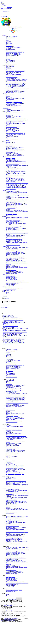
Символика (8, 41)
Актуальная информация (11, 36)
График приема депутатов (12, 100)
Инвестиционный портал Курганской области (16, 267)
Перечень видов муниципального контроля (16, 203)
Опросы (8, 62)
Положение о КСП (10, 142)
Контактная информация (11, 77)
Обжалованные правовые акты (13, 160)
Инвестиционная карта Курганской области (16, 253)
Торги (4, 216)
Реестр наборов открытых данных (14, 287)
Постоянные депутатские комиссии (14, 102)
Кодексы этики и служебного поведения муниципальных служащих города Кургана (16, 82)
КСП (4, 141)
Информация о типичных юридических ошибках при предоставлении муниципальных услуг (17, 211)
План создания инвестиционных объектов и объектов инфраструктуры (16, 259)
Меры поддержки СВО (11, 202)
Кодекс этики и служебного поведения (15, 155)
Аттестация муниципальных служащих (15, 75)
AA (1, 4)
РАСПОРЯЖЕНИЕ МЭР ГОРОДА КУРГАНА (16, 184)
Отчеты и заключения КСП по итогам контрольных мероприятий (14, 148)
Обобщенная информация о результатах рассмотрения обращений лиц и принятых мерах (17, 281)
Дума (4, 93)
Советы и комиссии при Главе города (14, 110)
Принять (26, 618)
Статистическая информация (12, 136)
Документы (6, 156)
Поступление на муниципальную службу (15, 71)
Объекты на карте (10, 117)
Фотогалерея (9, 56)
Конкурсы (8, 68)
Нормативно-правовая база (12, 283)
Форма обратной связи (11, 270)
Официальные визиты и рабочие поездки (15, 133)
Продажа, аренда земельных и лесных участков (17, 217)
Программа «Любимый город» (13, 53)
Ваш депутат (9, 97)
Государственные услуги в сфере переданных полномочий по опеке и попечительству (16, 200)
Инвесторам (6, 246)
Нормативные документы (12, 153)
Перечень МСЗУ (10, 215)
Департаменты (9, 115)
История (8, 38)
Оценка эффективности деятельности (14, 121)
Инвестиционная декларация (12, 254)
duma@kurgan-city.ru (8, 609)
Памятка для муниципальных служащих (15, 91)
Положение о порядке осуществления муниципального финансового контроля (15, 150)
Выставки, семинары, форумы (13, 266)
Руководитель (9, 143)
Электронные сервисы (11, 205)
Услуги (4, 190)
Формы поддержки (10, 265)
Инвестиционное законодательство (14, 260)
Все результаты (4, 16)
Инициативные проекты (11, 63)
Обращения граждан (8, 274)
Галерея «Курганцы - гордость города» (15, 52)
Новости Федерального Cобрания (14, 92)
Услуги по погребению (11, 214)
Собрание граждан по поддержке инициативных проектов (13, 106)
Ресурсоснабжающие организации (14, 271)
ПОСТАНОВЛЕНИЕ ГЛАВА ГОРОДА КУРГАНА (15, 332)
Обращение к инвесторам (12, 248)
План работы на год (10, 146)
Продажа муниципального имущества (15, 218)
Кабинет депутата (10, 99)
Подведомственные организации (13, 116)
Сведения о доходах (10, 152)
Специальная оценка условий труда (14, 154)
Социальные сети (10, 285)
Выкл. (10, 7)
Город (4, 35)
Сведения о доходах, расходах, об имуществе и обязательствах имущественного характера (17, 80)
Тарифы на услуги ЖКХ (11, 170)
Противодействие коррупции (12, 55)
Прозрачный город (10, 60)
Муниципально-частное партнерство (14, 272)
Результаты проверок (11, 129)
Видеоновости (9, 58)
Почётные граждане (10, 49)
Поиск (4, 291)
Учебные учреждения (11, 78)
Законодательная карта (11, 284)
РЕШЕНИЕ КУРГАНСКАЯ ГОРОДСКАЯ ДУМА (14, 330)
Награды (8, 59)
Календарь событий (10, 61)
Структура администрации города (14, 112)
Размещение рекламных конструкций (14, 226)
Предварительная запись (11, 206)
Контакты (8, 137)
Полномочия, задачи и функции (13, 125)
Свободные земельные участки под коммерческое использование (14, 241)
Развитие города (9, 46)
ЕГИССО (8, 140)
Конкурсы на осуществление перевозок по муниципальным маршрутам (16, 229)
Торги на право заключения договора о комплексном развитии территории (15, 238)
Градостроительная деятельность (13, 47)
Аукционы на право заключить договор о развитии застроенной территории (15, 236)
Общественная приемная (11, 139)
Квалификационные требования (13, 72)
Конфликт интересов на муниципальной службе (17, 88)
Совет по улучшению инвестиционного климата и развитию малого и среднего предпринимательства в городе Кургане (17, 251)
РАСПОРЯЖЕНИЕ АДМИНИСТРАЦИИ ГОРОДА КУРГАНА (15, 181)
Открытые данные (7, 286)
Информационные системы (12, 130)
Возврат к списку (5, 307)
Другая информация (10, 208)
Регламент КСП (9, 144)
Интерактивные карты (11, 289)
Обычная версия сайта (6, 8)
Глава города (6, 108)
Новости (8, 96)
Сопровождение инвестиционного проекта (16, 261)
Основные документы (11, 167)
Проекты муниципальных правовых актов (16, 118)
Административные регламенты (13, 168)
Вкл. (8, 7)
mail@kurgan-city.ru (8, 605)
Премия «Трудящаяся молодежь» (13, 54)
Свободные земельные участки (13, 245)
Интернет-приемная (10, 104)
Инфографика (9, 43)
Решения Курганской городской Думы (15, 103)
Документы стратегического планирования (16, 162)
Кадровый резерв (10, 66)
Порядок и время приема (11, 277)
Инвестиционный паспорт (12, 255)
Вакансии (8, 67)
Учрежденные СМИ (10, 131)
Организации (9, 44)
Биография (8, 109)
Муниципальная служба (8, 65)
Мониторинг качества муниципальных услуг (16, 204)
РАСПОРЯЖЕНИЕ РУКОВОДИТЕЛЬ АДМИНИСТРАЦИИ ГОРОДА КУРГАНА (16, 186)
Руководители (9, 114)
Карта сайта (8, 293)
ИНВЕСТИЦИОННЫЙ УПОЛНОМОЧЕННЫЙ (17, 247)
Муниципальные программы (12, 164)
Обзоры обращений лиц (11, 279)
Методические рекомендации (12, 90)
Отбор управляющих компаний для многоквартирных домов (14, 222)
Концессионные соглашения (12, 227)
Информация (6, 11)
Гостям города (9, 48)
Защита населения (10, 122)
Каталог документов (10, 158)
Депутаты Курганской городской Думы (15, 98)
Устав (7, 40)
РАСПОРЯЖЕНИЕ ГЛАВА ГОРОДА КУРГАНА (17, 183)
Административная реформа (12, 128)
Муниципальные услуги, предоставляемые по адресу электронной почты (16, 193)
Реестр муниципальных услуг (13, 191)
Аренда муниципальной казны (13, 220)
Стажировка (9, 69)
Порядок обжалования (11, 159)
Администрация (7, 111)
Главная (5, 296)
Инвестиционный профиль (12, 273)
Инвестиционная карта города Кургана (15, 256)
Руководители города (11, 50)
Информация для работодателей (13, 74)
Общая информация (10, 37)
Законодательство (10, 73)
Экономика (8, 42)
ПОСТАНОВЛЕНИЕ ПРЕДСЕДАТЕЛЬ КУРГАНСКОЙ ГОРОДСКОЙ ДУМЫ (15, 179)
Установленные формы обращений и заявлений (17, 119)
